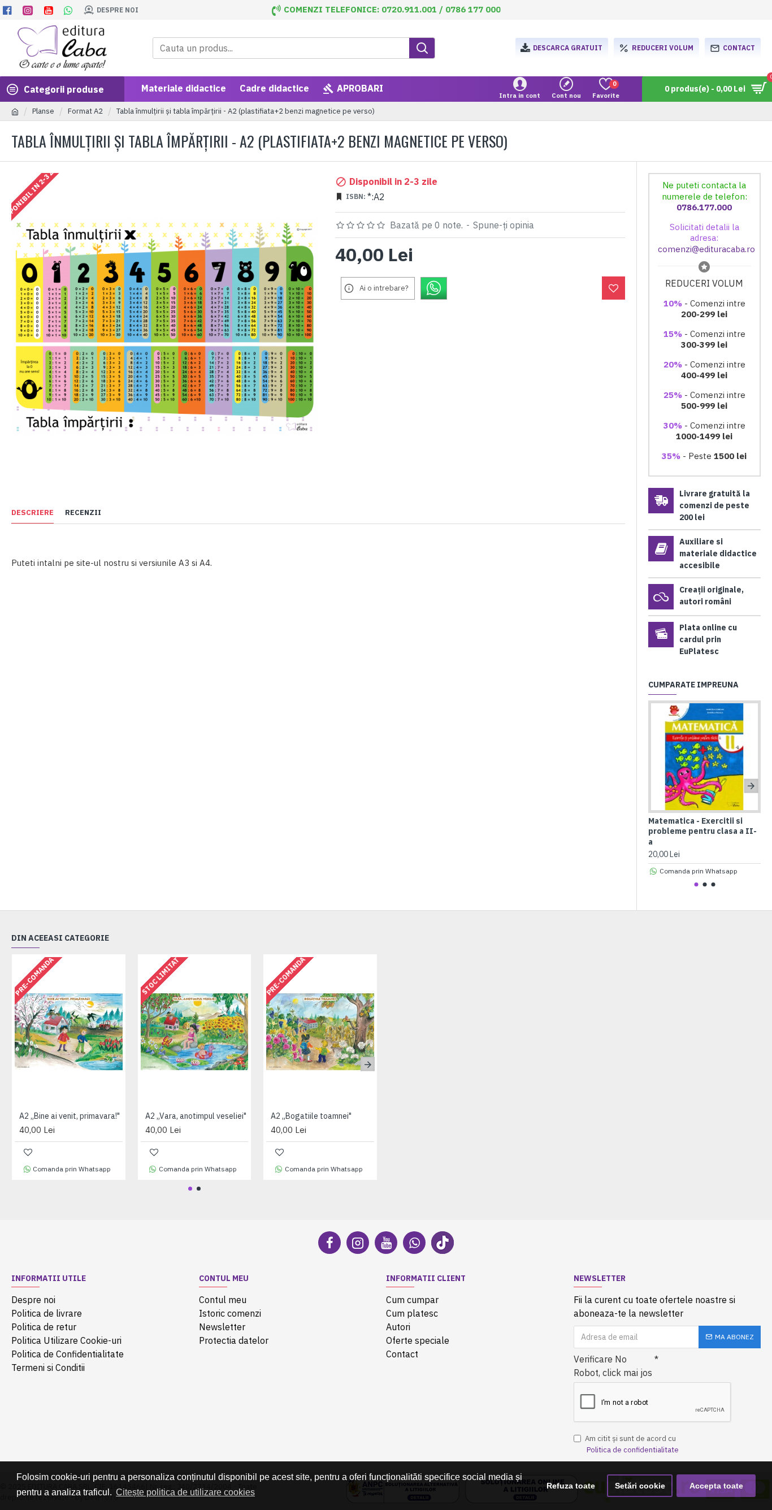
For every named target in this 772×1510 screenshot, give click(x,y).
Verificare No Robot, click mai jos (613, 1365)
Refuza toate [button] (571, 1485)
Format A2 (85, 111)
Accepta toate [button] (716, 1485)
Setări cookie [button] (640, 1485)
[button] (658, 785)
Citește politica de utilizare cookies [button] (185, 1492)
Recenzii (83, 512)
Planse (43, 111)
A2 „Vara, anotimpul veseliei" (195, 1116)
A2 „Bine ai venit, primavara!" (69, 1116)
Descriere (32, 512)
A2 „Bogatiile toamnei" (311, 1116)
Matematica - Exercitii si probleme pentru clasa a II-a (702, 831)
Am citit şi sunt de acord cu (632, 1444)
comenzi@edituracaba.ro (706, 249)
